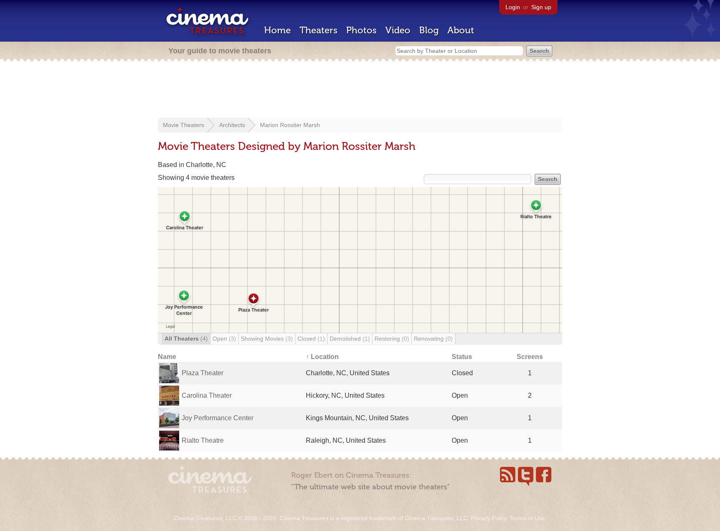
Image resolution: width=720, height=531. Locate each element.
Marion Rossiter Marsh (290, 125)
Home (277, 30)
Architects (232, 125)
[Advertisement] (360, 90)
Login (512, 7)
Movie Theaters (183, 125)
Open (224, 338)
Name (167, 356)
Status (462, 356)
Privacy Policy (489, 518)
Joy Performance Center (217, 417)
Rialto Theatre (203, 440)
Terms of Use (527, 518)
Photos (361, 30)
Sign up (541, 7)
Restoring (392, 338)
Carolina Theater (207, 395)
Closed (311, 338)
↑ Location (322, 356)
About (461, 30)
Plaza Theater (202, 372)
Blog (429, 30)
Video (397, 30)
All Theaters (186, 338)
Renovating (433, 338)
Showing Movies (267, 338)
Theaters (319, 30)
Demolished (350, 338)
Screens (530, 356)
